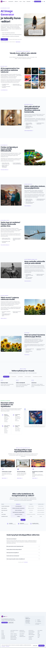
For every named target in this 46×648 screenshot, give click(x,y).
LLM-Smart (30, 639)
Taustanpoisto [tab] (14, 376)
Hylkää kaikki (35, 645)
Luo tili (4, 39)
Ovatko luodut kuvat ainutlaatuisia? (13, 555)
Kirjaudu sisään (11, 622)
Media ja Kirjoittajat (31, 634)
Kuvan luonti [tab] (7, 376)
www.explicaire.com (38, 623)
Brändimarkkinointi (22, 631)
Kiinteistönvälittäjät (31, 631)
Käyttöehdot (7, 646)
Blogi (38, 633)
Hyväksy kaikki (41, 645)
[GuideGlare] (4, 616)
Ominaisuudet (10, 1)
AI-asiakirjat (3, 635)
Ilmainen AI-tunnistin (14, 637)
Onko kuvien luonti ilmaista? (11, 538)
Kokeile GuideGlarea (37, 1)
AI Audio (2, 634)
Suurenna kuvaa (26, 354)
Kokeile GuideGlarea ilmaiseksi (23, 601)
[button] (44, 1)
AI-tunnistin (3, 638)
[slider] (11, 118)
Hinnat (20, 1)
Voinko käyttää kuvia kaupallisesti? (13, 552)
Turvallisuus (30, 637)
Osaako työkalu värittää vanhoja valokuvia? (14, 549)
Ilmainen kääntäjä (13, 636)
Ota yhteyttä (26, 562)
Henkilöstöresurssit (22, 636)
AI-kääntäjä (3, 637)
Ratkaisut (16, 1)
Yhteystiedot (28, 1)
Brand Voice (12, 631)
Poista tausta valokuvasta (4, 169)
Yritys (38, 637)
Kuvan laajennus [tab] (28, 376)
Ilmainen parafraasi (13, 639)
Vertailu (39, 635)
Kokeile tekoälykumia (27, 205)
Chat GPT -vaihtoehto (14, 635)
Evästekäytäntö (3, 646)
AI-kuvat (2, 633)
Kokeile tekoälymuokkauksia (28, 130)
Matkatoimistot (31, 633)
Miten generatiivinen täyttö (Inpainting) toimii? (15, 546)
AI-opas (24, 1)
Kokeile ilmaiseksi (4, 622)
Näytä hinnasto (18, 41)
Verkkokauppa (22, 635)
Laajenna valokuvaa (3, 318)
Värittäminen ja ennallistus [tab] (38, 376)
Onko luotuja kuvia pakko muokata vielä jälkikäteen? (16, 558)
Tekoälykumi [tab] (21, 376)
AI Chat (2, 631)
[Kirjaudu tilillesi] (33, 1)
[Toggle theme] (42, 1)
